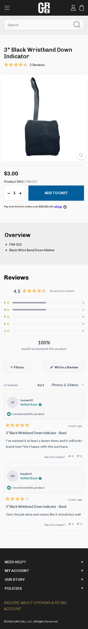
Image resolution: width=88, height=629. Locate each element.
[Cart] (81, 7)
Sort (41, 385)
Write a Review (69, 368)
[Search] (77, 24)
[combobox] (44, 24)
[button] (44, 65)
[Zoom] (81, 155)
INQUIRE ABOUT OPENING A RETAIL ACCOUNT (35, 605)
